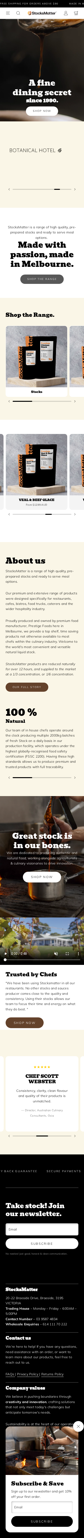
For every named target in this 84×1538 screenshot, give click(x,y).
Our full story (27, 687)
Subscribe (42, 1521)
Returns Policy (52, 1374)
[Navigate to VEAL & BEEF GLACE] (36, 464)
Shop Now (42, 111)
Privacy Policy (28, 1374)
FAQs (10, 1374)
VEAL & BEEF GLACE (36, 499)
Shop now (42, 877)
